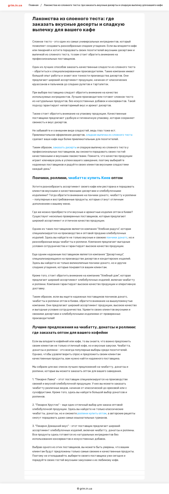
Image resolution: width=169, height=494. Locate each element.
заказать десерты (65, 147)
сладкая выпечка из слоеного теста (109, 134)
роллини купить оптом (91, 413)
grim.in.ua (15, 5)
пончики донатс (116, 237)
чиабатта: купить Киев (89, 178)
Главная (33, 5)
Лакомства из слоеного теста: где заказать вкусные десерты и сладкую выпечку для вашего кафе (103, 5)
